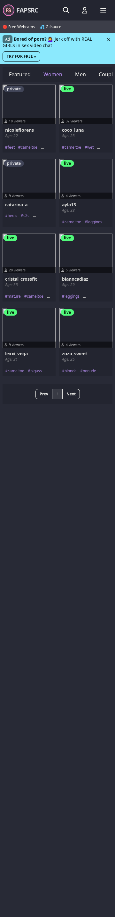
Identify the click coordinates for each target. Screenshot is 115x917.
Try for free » (21, 56)
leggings (94, 222)
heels (12, 215)
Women (52, 74)
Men (80, 74)
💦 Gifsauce (50, 26)
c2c (26, 215)
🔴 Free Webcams (19, 26)
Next (71, 394)
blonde (71, 371)
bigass (36, 371)
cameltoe (29, 147)
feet (11, 147)
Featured (20, 74)
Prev (44, 394)
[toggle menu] (66, 10)
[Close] (108, 40)
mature (14, 296)
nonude (89, 371)
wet (90, 147)
